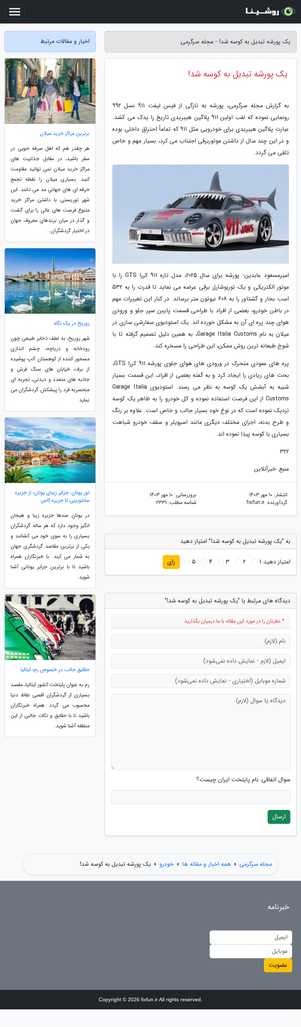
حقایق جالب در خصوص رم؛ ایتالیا (55, 670)
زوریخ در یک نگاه (72, 323)
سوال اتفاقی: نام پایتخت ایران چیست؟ (243, 779)
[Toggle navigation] (14, 11)
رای (171, 561)
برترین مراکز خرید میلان (65, 133)
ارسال (279, 816)
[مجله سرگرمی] (269, 12)
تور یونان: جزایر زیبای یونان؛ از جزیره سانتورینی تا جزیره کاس (52, 496)
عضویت (278, 965)
